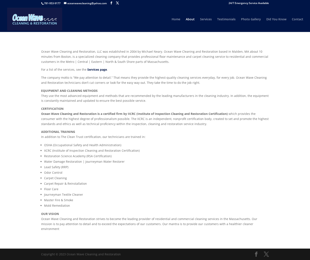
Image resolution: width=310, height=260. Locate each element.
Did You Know (276, 19)
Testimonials (226, 19)
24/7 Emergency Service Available (249, 3)
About (190, 19)
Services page (97, 69)
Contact (297, 19)
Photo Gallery (251, 19)
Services (206, 19)
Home (176, 19)
